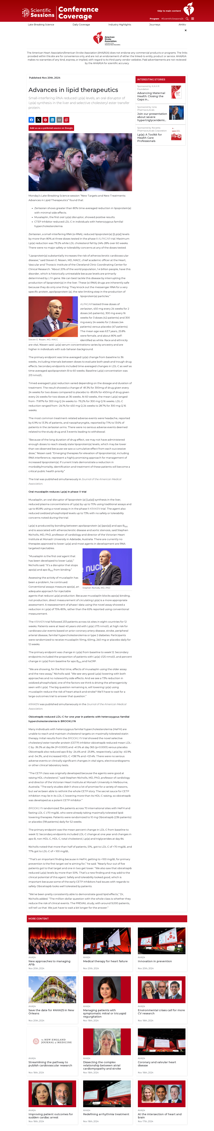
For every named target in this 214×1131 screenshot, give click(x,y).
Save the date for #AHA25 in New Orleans (51, 1012)
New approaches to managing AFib (49, 963)
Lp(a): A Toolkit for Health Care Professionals (149, 138)
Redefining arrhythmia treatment (106, 1114)
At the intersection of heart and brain (160, 1116)
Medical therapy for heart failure (105, 961)
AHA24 (32, 957)
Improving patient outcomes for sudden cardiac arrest (51, 1116)
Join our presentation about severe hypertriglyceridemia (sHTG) (152, 117)
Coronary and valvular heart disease (157, 1064)
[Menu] (192, 18)
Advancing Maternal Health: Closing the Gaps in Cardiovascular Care (151, 96)
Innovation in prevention (155, 961)
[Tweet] (38, 120)
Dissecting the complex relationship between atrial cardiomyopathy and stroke (102, 1065)
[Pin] (45, 120)
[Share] (31, 120)
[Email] (59, 120)
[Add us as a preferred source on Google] (66, 120)
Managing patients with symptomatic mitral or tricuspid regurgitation (104, 1013)
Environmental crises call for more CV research (161, 1012)
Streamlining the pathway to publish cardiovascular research (50, 1064)
